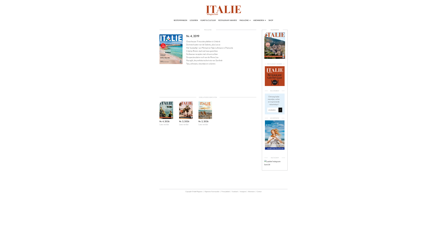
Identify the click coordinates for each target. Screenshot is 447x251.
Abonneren (275, 30)
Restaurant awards (274, 64)
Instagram (243, 191)
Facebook (235, 191)
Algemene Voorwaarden (212, 191)
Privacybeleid (226, 191)
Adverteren (251, 191)
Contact (259, 191)
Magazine (208, 30)
